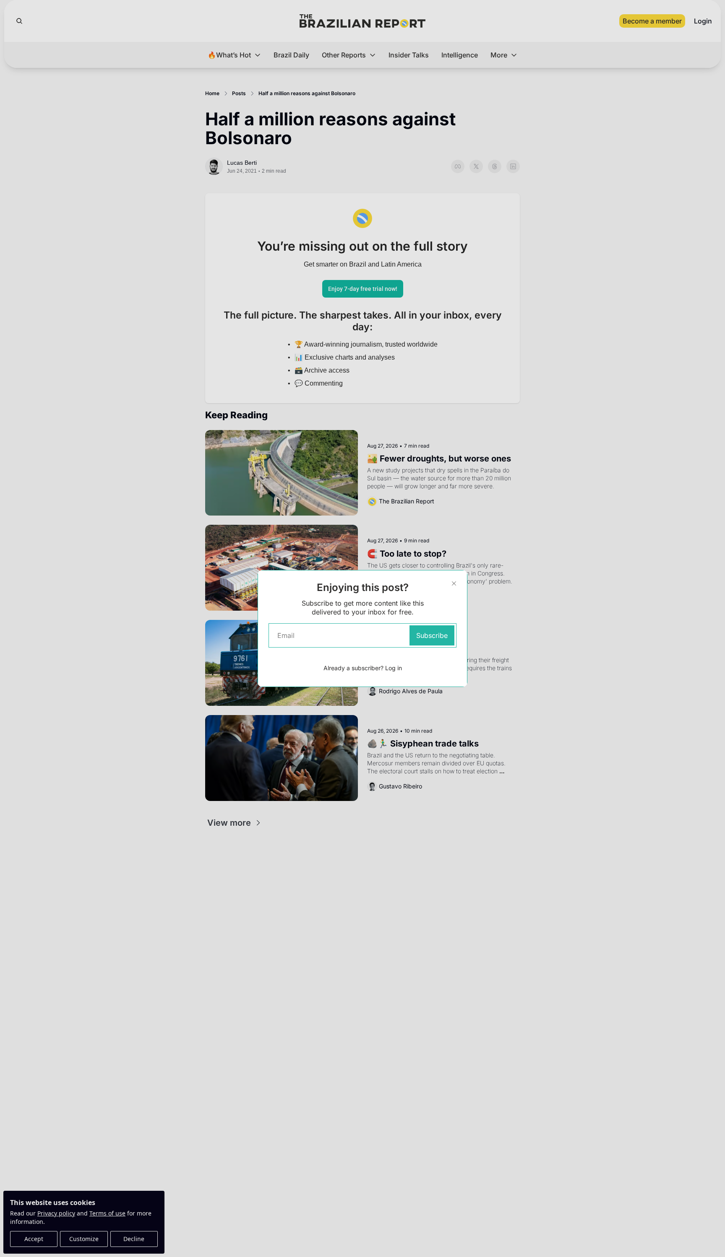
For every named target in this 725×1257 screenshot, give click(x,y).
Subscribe (432, 635)
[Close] (454, 583)
